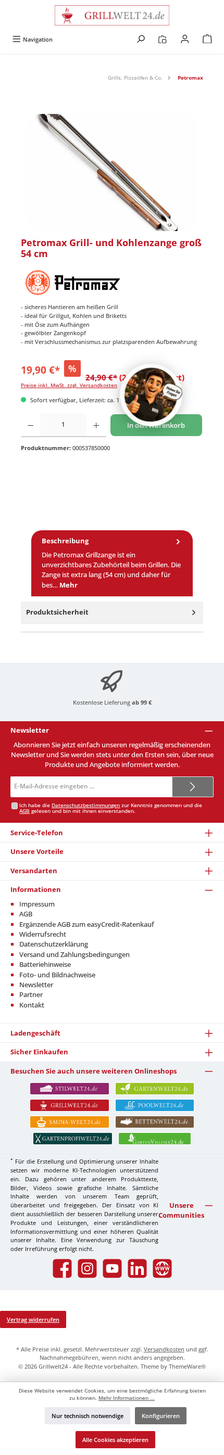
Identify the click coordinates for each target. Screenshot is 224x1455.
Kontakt (31, 1005)
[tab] (112, 563)
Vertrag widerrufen (33, 1319)
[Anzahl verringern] (30, 425)
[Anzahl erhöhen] (96, 425)
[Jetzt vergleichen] (162, 39)
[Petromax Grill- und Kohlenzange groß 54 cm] (111, 172)
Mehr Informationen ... (126, 1398)
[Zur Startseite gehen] (112, 15)
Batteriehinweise (45, 964)
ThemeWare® (187, 1366)
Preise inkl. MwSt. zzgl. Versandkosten (69, 385)
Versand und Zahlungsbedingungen (74, 954)
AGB (24, 811)
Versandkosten (164, 1349)
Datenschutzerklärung (53, 944)
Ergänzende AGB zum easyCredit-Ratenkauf (86, 924)
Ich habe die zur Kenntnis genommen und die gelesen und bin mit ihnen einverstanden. (110, 808)
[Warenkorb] (207, 39)
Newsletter (36, 984)
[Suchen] (140, 39)
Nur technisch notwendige (87, 1416)
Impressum (37, 904)
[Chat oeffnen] (151, 395)
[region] (112, 172)
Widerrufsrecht (42, 934)
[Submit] (193, 786)
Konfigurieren (161, 1416)
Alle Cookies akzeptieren (115, 1440)
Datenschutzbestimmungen (86, 805)
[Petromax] (112, 282)
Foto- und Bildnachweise (57, 974)
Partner (31, 994)
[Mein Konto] (184, 39)
